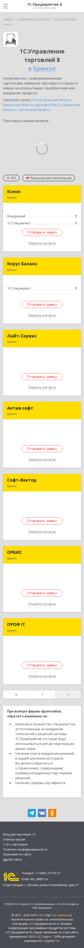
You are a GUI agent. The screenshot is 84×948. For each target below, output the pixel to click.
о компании (63, 915)
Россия (36, 100)
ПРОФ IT (16, 624)
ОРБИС (14, 552)
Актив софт (20, 408)
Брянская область (57, 100)
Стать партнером (15, 844)
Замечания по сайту (17, 854)
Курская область (48, 105)
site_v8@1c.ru (39, 879)
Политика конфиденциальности (25, 849)
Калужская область (18, 105)
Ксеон (14, 191)
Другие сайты (12, 859)
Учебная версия (14, 839)
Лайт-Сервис (22, 336)
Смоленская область (34, 109)
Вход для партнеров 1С (19, 834)
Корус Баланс (22, 264)
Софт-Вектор (21, 480)
